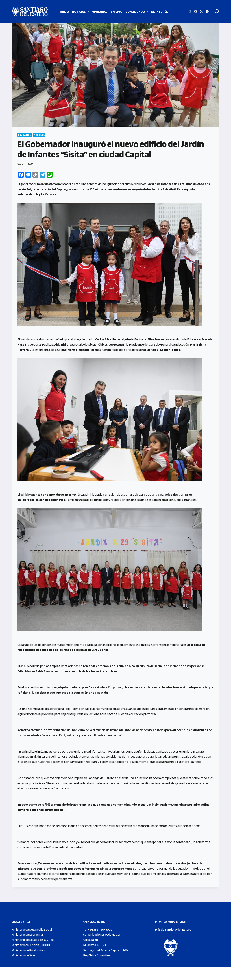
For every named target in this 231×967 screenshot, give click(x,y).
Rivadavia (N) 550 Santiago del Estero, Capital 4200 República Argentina (105, 950)
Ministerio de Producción (28, 950)
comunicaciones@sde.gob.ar (102, 934)
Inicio (64, 12)
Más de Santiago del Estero (173, 929)
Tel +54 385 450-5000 (97, 929)
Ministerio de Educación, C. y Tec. (33, 940)
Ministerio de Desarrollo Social (32, 929)
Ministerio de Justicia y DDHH (31, 945)
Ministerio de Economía (27, 934)
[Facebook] (207, 11)
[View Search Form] (215, 11)
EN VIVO (116, 12)
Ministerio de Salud (24, 955)
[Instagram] (190, 11)
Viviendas (100, 12)
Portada (39, 134)
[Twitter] (201, 11)
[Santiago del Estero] (30, 11)
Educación (24, 134)
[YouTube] (196, 11)
